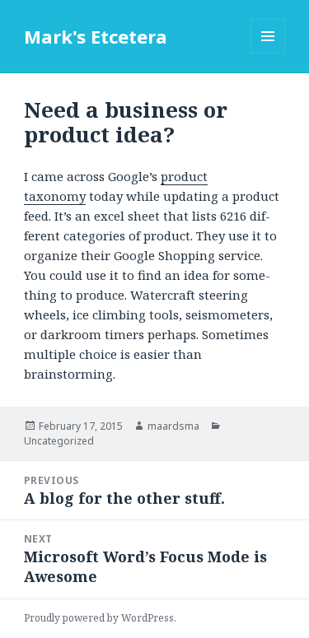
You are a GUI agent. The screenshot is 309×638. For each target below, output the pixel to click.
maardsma (173, 426)
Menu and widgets (268, 53)
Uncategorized (59, 441)
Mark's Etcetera (95, 36)
